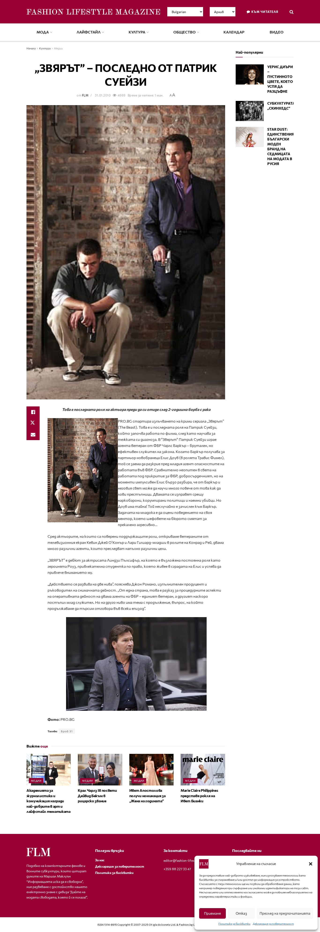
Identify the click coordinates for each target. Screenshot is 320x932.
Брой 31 (67, 731)
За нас (99, 860)
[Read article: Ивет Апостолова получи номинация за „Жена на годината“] (151, 769)
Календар (233, 32)
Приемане (212, 913)
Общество (184, 32)
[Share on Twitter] (33, 423)
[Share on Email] (33, 434)
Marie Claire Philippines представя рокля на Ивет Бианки (199, 795)
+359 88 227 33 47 (177, 869)
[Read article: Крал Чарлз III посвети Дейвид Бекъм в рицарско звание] (100, 769)
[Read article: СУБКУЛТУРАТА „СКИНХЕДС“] (250, 111)
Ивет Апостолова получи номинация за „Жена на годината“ (147, 795)
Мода (43, 32)
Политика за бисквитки (234, 923)
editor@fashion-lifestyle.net (184, 860)
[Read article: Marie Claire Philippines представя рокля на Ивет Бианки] (203, 769)
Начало (31, 48)
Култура (137, 32)
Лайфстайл (88, 32)
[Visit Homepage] (93, 12)
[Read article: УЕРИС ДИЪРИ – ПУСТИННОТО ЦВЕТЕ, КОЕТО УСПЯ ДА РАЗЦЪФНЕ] (250, 74)
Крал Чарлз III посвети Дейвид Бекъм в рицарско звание (97, 795)
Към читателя (264, 12)
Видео (276, 32)
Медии (58, 48)
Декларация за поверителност (273, 923)
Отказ (241, 913)
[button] (310, 864)
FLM (85, 95)
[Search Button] (292, 12)
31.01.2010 (103, 95)
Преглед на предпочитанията (285, 913)
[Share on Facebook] (33, 412)
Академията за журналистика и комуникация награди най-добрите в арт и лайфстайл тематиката (48, 801)
